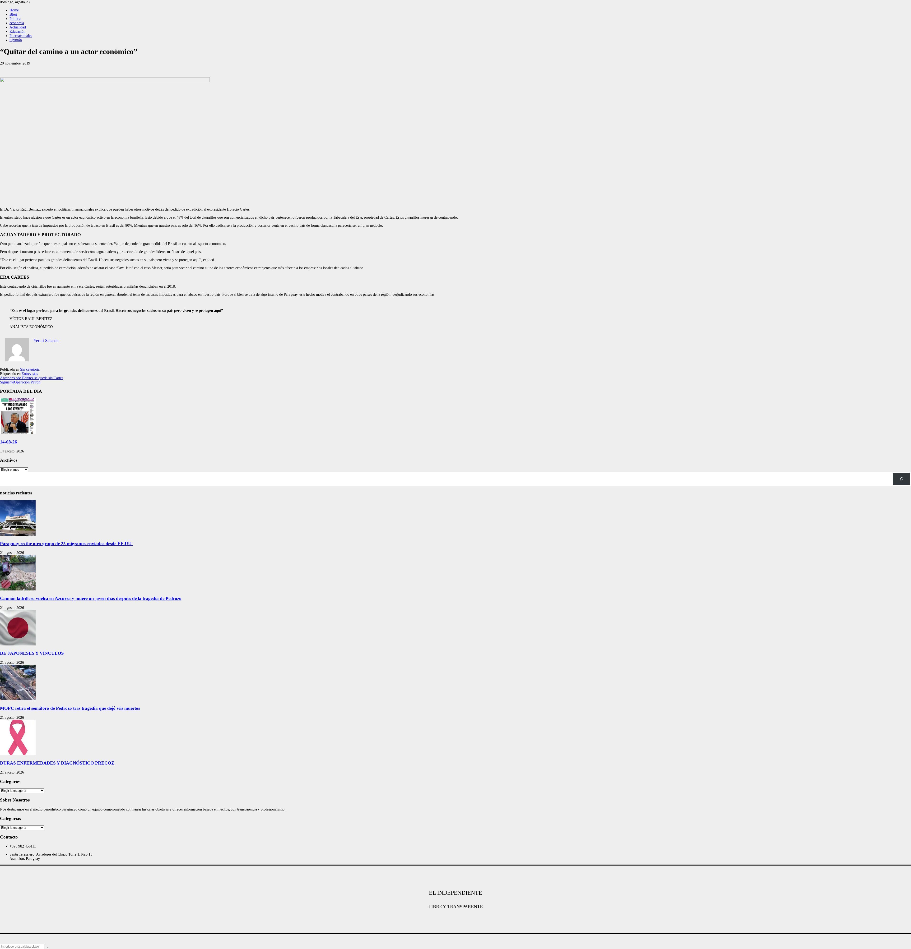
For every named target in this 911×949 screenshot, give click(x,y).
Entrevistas (30, 374)
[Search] (901, 479)
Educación (17, 31)
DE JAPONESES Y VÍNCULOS (32, 653)
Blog (13, 14)
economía (16, 23)
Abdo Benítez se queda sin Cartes (31, 378)
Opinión (15, 40)
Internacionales (20, 36)
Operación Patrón (20, 382)
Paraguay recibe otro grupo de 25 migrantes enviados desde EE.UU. (66, 543)
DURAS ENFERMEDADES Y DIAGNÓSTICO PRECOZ (57, 762)
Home (14, 10)
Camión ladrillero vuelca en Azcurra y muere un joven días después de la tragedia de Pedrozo (90, 598)
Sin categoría (30, 369)
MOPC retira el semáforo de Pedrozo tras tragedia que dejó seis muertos (70, 708)
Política (15, 19)
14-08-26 (8, 441)
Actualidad (17, 27)
